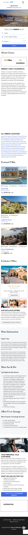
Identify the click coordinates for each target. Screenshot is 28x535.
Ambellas (11, 146)
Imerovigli (11, 148)
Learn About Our (14, 494)
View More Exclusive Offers (11, 322)
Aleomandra (4, 146)
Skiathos (15, 141)
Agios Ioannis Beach (10, 143)
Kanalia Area (4, 150)
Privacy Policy (14, 522)
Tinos (20, 141)
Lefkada (12, 138)
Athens (15, 136)
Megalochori (9, 151)
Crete (25, 136)
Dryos (17, 146)
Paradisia (10, 153)
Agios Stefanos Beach (8, 145)
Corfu (20, 136)
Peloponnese (11, 139)
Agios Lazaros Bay (22, 143)
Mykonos (18, 138)
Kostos (11, 150)
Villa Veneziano (7, 249)
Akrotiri (17, 145)
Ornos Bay (3, 153)
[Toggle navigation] (23, 2)
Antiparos (9, 136)
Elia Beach (23, 146)
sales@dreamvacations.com (14, 7)
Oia (24, 151)
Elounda (5, 148)
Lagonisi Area (17, 150)
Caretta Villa (6, 220)
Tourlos (12, 157)
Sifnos (9, 141)
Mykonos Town (18, 151)
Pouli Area (10, 155)
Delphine (4, 189)
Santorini (3, 141)
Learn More (14, 295)
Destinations (7, 520)
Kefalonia (5, 138)
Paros (4, 139)
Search (14, 46)
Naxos (24, 138)
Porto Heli (18, 139)
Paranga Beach (18, 153)
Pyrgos (17, 155)
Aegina (3, 136)
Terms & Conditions (19, 520)
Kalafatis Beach (19, 148)
